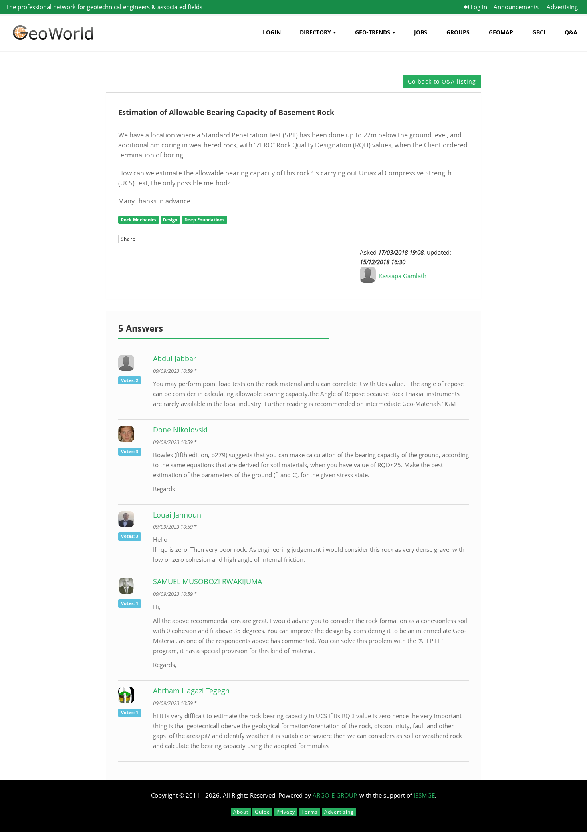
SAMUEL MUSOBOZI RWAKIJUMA (207, 581)
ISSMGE (424, 795)
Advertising (562, 7)
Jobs (420, 32)
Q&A (571, 32)
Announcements (516, 7)
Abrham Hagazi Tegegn (191, 690)
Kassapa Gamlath (402, 276)
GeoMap (501, 32)
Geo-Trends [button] (372, 32)
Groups (458, 32)
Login (272, 32)
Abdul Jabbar (174, 358)
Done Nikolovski (180, 429)
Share (128, 238)
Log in (478, 7)
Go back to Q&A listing (442, 81)
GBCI (538, 32)
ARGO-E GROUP (335, 795)
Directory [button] (315, 32)
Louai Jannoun (177, 515)
